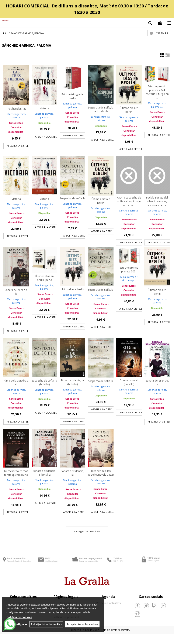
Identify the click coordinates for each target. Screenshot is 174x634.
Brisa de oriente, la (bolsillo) (72, 382)
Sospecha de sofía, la (72, 198)
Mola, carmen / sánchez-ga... (129, 278)
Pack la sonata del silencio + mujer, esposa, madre (157, 201)
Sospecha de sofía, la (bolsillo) (44, 382)
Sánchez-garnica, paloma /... (157, 104)
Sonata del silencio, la (16, 292)
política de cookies (19, 617)
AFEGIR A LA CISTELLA (19, 145)
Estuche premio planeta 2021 (129, 269)
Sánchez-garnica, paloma (16, 115)
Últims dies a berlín (72, 289)
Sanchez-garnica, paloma (129, 212)
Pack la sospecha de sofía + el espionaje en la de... (129, 201)
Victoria (44, 108)
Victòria (16, 199)
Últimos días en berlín (129, 110)
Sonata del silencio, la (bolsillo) (44, 472)
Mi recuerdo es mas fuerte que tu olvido (16, 473)
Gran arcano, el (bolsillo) (129, 382)
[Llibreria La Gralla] (4, 20)
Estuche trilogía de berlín (73, 96)
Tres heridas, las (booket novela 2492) (101, 472)
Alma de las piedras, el (16, 382)
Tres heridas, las (16, 108)
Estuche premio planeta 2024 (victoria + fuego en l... (157, 92)
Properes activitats (108, 603)
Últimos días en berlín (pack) (44, 278)
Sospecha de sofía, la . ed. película (101, 109)
